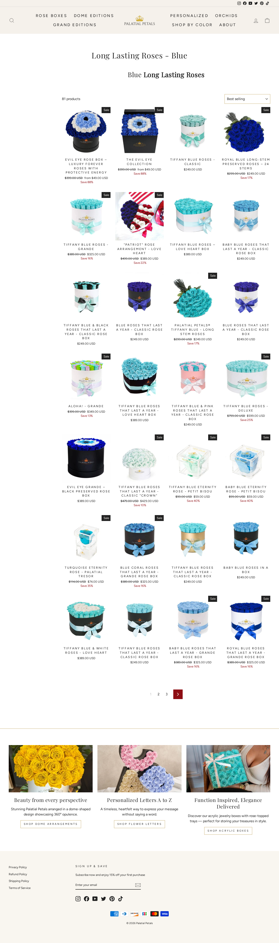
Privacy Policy (18, 867)
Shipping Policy (19, 881)
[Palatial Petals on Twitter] (103, 898)
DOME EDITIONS (94, 15)
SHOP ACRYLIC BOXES (228, 830)
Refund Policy (18, 874)
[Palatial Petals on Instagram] (78, 898)
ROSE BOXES (51, 15)
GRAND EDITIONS (75, 24)
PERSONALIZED (189, 15)
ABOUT (227, 24)
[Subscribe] (138, 885)
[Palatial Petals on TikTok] (120, 898)
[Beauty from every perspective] (51, 768)
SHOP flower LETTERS (139, 824)
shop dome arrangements (51, 824)
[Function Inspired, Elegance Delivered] (228, 768)
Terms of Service (20, 888)
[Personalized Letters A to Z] (139, 768)
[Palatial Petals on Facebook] (86, 898)
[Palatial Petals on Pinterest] (112, 898)
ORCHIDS (226, 15)
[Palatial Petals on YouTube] (95, 898)
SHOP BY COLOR (192, 24)
